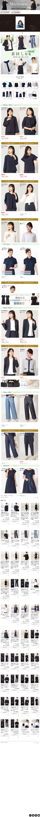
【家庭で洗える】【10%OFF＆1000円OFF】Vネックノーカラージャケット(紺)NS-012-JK (15, 514)
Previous (1, 23)
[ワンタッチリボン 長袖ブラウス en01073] (35, 723)
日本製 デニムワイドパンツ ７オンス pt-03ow (25, 540)
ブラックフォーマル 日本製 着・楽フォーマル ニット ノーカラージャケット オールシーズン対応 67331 (25, 590)
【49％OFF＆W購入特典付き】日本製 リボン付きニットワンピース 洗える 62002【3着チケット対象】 (35, 563)
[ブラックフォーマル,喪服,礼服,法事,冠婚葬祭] (5, 534)
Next (38, 23)
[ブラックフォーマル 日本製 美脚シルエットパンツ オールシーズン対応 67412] (15, 679)
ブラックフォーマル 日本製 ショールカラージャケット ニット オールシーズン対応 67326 (25, 708)
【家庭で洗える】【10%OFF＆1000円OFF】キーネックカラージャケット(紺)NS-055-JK (5, 514)
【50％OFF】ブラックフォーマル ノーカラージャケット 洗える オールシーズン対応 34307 (25, 641)
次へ (36, 497)
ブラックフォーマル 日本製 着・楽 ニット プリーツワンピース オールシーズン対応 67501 (15, 708)
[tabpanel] (20, 23)
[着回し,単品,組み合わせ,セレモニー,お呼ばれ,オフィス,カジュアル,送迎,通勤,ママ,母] (35, 583)
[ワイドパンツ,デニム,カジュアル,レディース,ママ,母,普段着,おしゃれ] (15, 534)
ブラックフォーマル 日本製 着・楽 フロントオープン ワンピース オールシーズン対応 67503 (34, 686)
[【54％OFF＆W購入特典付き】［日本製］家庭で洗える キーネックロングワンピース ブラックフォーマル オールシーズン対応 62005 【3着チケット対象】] (15, 556)
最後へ (38, 497)
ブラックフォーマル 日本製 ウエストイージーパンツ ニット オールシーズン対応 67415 (5, 730)
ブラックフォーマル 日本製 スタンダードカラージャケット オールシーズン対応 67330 (5, 686)
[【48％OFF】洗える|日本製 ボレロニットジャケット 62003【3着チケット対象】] (25, 556)
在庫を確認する (5, 521)
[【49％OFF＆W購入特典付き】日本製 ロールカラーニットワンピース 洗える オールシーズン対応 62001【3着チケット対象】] (5, 583)
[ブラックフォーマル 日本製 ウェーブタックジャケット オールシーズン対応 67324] (5, 701)
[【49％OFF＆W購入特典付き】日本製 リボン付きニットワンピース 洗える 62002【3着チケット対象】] (35, 556)
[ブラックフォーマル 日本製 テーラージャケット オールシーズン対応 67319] (35, 657)
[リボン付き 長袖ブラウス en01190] (25, 723)
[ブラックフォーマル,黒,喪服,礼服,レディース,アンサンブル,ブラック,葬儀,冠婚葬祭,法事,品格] (25, 507)
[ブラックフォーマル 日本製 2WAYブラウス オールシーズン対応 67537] (15, 657)
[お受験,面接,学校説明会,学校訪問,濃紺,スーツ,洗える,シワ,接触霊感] (5, 507)
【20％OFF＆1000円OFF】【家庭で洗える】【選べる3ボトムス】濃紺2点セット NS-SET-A (25, 615)
